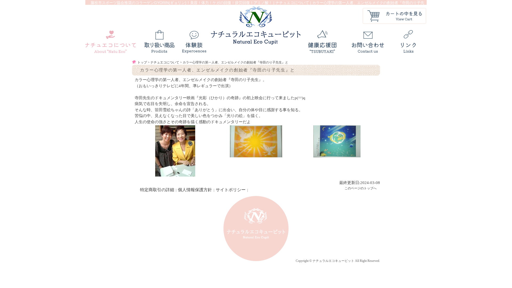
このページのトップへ (361, 188)
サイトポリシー (231, 189)
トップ (142, 62)
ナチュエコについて (164, 62)
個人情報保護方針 (195, 189)
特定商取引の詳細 (157, 189)
